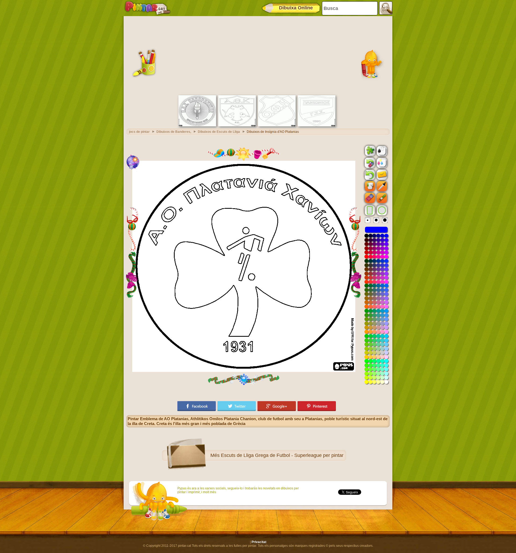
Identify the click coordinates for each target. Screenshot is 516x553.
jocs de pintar (139, 132)
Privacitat (259, 542)
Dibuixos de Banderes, (173, 132)
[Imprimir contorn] (381, 150)
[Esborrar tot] (369, 162)
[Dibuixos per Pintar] (147, 8)
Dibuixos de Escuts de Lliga (219, 132)
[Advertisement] (258, 55)
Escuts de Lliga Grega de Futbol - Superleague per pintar (282, 455)
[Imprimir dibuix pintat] (381, 163)
